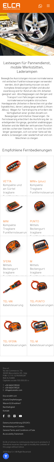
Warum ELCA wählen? (12, 404)
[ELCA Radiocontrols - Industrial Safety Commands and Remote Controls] (11, 6)
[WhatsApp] (40, 7)
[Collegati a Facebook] (5, 417)
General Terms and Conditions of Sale (19, 431)
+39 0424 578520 (12, 388)
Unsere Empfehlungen (12, 400)
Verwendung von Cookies (13, 427)
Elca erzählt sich (10, 396)
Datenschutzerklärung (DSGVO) (16, 423)
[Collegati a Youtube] (22, 417)
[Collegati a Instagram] (10, 417)
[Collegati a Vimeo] (16, 417)
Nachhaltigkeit (9, 407)
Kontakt (6, 411)
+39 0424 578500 (12, 386)
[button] (6, 456)
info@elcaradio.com (13, 391)
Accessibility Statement (13, 434)
